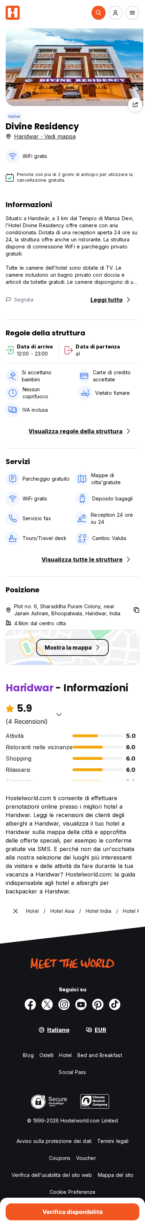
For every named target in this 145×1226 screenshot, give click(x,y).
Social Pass (72, 1072)
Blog (28, 1055)
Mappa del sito (115, 1175)
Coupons (59, 1158)
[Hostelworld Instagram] (64, 1004)
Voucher (86, 1158)
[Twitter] (47, 1004)
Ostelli (46, 1055)
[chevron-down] (59, 714)
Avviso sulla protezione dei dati (54, 1141)
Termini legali (112, 1141)
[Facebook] (30, 1004)
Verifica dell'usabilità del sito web (52, 1175)
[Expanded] (15, 911)
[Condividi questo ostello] (135, 105)
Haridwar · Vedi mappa (45, 136)
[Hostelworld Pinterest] (97, 1004)
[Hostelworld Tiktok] (114, 1004)
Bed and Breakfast (99, 1055)
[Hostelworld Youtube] (81, 1004)
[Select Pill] (99, 13)
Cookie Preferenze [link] (73, 1192)
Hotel (14, 116)
